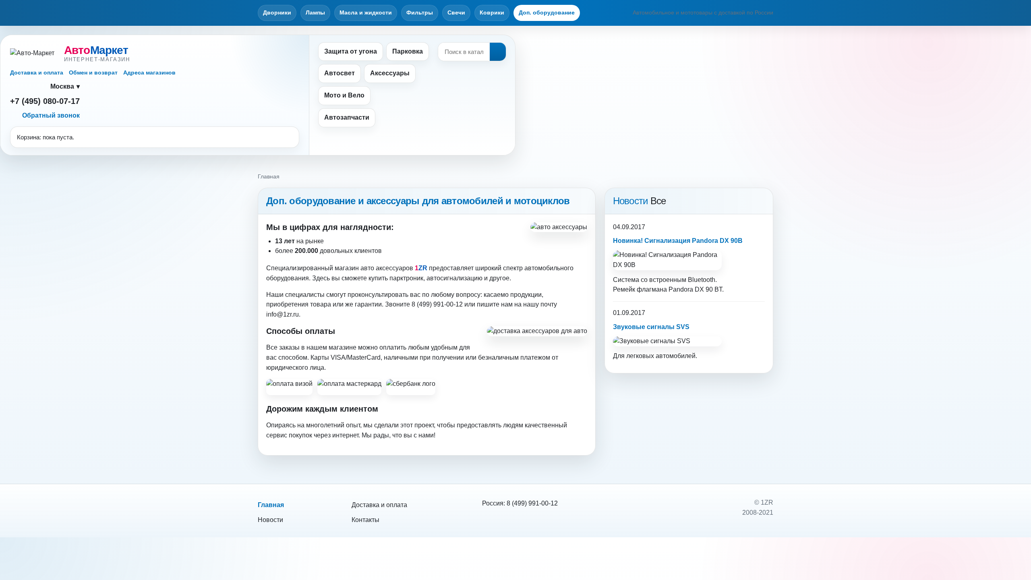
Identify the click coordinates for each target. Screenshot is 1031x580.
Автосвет (339, 73)
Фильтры (419, 12)
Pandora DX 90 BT (695, 289)
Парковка (407, 51)
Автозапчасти (346, 117)
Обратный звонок (51, 115)
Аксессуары (390, 73)
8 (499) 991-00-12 (532, 503)
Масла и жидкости (366, 12)
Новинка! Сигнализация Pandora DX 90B (678, 240)
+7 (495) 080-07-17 (45, 101)
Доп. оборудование (547, 12)
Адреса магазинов (149, 72)
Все (658, 200)
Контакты (365, 519)
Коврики (492, 12)
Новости (270, 519)
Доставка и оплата (36, 72)
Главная (271, 504)
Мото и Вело (344, 95)
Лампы (315, 12)
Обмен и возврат (93, 72)
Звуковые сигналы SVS (651, 326)
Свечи (456, 12)
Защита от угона (350, 51)
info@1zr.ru (282, 314)
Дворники (277, 12)
